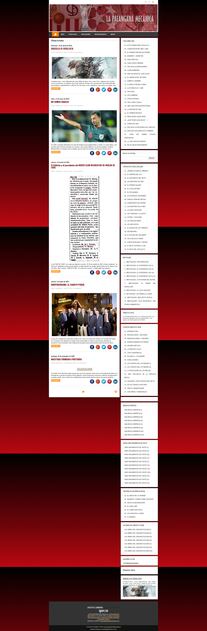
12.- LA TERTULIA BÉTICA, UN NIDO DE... (138, 370)
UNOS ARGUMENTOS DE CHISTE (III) (136, 454)
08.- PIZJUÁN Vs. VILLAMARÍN (134, 356)
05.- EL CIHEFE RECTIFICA (133, 510)
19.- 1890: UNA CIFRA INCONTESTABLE (137, 106)
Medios (113, 34)
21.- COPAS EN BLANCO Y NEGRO (135, 242)
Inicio (62, 34)
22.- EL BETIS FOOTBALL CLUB (134, 246)
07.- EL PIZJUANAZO (131, 192)
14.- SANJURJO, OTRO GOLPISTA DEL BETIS (139, 381)
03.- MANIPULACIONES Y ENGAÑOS (136, 338)
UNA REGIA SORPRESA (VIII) (134, 435)
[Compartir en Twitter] (103, 91)
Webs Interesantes (101, 34)
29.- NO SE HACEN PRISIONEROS (135, 145)
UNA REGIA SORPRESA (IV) (133, 420)
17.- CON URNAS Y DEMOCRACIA (135, 392)
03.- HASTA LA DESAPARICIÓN (134, 503)
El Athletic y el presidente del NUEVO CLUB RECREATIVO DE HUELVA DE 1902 (83, 166)
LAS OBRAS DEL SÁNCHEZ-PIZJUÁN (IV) (138, 540)
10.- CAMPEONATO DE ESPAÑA (135, 203)
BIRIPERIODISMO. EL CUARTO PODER (67, 284)
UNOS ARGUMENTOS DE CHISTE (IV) (136, 458)
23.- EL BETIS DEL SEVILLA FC (134, 249)
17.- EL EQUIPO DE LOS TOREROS (136, 228)
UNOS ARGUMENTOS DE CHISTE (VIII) (137, 472)
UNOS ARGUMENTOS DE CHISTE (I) (136, 447)
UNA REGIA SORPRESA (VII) (133, 431)
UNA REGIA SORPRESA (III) (133, 417)
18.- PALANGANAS (130, 231)
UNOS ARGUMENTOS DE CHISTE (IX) (136, 476)
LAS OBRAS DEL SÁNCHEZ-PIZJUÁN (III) (138, 536)
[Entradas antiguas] (116, 391)
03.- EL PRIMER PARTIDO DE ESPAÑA (137, 52)
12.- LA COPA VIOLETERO (133, 210)
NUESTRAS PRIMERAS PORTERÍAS (66, 359)
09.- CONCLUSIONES (131, 360)
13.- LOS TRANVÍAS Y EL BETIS (135, 213)
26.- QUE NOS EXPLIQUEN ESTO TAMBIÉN (138, 131)
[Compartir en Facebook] (91, 91)
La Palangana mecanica (130, 563)
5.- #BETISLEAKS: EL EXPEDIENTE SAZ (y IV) (139, 276)
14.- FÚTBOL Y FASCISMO (133, 217)
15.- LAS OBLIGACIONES (132, 221)
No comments (78, 52)
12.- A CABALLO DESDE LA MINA (135, 84)
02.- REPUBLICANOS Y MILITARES (135, 335)
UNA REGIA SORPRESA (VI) (133, 428)
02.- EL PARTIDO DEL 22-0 (133, 174)
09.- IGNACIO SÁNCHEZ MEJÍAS (135, 199)
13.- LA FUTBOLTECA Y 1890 (133, 88)
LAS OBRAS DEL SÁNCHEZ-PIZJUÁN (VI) (138, 547)
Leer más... (56, 88)
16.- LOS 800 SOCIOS (131, 224)
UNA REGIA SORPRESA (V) (133, 424)
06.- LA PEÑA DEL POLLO (132, 349)
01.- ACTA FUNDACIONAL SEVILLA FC (136, 45)
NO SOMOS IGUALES (60, 101)
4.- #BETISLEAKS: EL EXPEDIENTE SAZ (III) (139, 272)
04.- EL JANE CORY (130, 506)
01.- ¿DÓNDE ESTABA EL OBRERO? (136, 171)
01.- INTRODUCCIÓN (131, 331)
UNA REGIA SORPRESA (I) (133, 410)
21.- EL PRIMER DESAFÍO (133, 113)
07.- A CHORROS (129, 517)
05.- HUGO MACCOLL (131, 59)
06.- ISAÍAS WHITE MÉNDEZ (133, 63)
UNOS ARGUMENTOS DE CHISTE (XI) (136, 483)
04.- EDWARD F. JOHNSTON (133, 56)
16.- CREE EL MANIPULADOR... (134, 388)
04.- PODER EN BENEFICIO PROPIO (136, 342)
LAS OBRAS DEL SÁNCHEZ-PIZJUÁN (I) (137, 529)
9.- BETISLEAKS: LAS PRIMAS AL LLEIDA (138, 294)
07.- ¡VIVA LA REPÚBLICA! (133, 353)
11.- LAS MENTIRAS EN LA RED (134, 206)
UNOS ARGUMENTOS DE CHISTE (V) (136, 461)
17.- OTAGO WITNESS (131, 99)
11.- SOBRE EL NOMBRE (132, 81)
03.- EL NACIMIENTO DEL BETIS (135, 178)
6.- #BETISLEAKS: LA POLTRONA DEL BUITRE (139, 280)
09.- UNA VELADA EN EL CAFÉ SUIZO (136, 74)
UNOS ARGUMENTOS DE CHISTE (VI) (136, 465)
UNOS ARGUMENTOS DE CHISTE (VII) (137, 469)
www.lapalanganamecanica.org (109, 621)
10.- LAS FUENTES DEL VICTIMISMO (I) (137, 363)
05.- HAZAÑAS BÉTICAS (132, 345)
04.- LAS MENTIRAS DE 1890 (133, 181)
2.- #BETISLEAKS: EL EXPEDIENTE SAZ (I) (138, 265)
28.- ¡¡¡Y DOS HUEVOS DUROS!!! (135, 141)
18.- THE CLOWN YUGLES (133, 102)
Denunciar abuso (129, 569)
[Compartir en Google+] (97, 91)
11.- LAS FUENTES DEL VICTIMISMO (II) (137, 367)
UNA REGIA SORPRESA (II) (133, 413)
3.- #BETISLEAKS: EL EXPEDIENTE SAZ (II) (139, 269)
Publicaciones (85, 34)
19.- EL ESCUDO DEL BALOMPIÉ (135, 235)
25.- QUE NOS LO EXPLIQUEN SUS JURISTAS (139, 127)
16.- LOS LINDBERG (131, 95)
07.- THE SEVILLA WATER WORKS (135, 66)
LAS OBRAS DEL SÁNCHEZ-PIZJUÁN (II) (137, 533)
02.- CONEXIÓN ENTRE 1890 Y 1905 (136, 49)
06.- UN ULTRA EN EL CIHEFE (134, 513)
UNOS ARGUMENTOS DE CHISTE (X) (136, 479)
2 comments (77, 288)
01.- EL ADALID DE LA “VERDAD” (135, 495)
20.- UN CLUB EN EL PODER (133, 238)
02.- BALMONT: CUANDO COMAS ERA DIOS (138, 499)
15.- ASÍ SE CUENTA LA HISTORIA (135, 385)
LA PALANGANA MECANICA (111, 627)
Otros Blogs (73, 34)
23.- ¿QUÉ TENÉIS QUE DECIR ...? (135, 120)
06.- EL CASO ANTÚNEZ (132, 189)
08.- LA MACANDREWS (132, 70)
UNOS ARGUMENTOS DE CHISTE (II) (136, 451)
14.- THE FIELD (129, 91)
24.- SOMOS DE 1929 (131, 124)
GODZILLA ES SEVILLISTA (62, 48)
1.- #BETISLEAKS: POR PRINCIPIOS (136, 262)
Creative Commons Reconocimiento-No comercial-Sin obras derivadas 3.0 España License (103, 617)
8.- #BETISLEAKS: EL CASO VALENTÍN (137, 290)
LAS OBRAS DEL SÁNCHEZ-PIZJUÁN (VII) (138, 551)
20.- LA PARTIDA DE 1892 (132, 109)
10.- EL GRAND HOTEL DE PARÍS (135, 77)
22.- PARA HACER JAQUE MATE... (135, 116)
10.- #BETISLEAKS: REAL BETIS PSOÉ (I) (138, 297)
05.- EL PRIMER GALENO (132, 185)
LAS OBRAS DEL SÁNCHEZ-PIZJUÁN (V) (137, 544)
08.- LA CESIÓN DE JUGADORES (135, 196)
